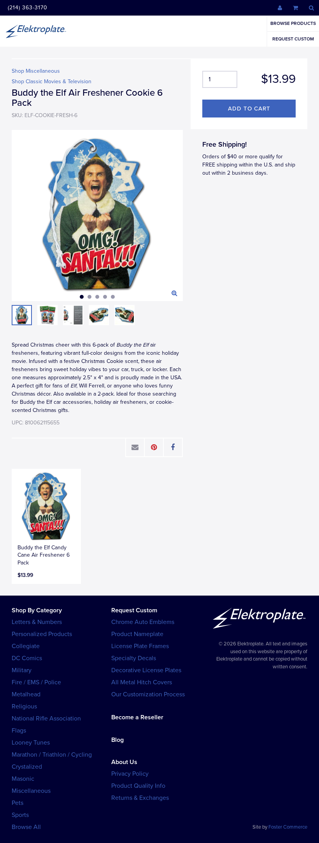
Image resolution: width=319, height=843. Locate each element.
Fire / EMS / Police (36, 682)
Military (22, 670)
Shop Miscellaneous (36, 71)
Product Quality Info (138, 786)
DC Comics (27, 658)
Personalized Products (42, 634)
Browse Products (293, 23)
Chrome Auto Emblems (142, 622)
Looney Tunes (31, 743)
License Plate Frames (140, 646)
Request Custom (293, 39)
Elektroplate (35, 31)
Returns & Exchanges (140, 798)
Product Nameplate (137, 634)
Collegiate (26, 646)
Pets (17, 803)
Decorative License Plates (146, 670)
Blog (117, 740)
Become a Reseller (137, 717)
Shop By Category (37, 610)
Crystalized (27, 767)
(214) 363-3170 (27, 7)
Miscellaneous (31, 791)
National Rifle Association (46, 718)
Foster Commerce (287, 827)
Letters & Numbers (37, 622)
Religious (24, 706)
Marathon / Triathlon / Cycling (52, 755)
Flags (19, 730)
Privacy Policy (130, 774)
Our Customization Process (148, 694)
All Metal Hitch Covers (141, 682)
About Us (124, 762)
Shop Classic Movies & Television (51, 81)
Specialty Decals (133, 658)
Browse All (26, 827)
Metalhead (26, 694)
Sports (20, 815)
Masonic (23, 779)
